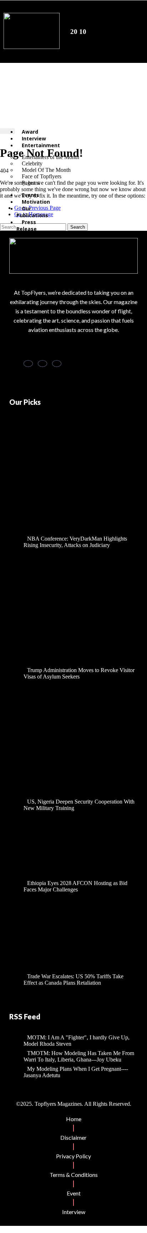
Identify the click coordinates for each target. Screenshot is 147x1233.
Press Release (26, 225)
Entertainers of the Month (50, 157)
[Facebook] (28, 363)
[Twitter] (42, 363)
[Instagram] (56, 363)
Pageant (31, 183)
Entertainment (41, 145)
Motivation (36, 201)
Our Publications (32, 212)
